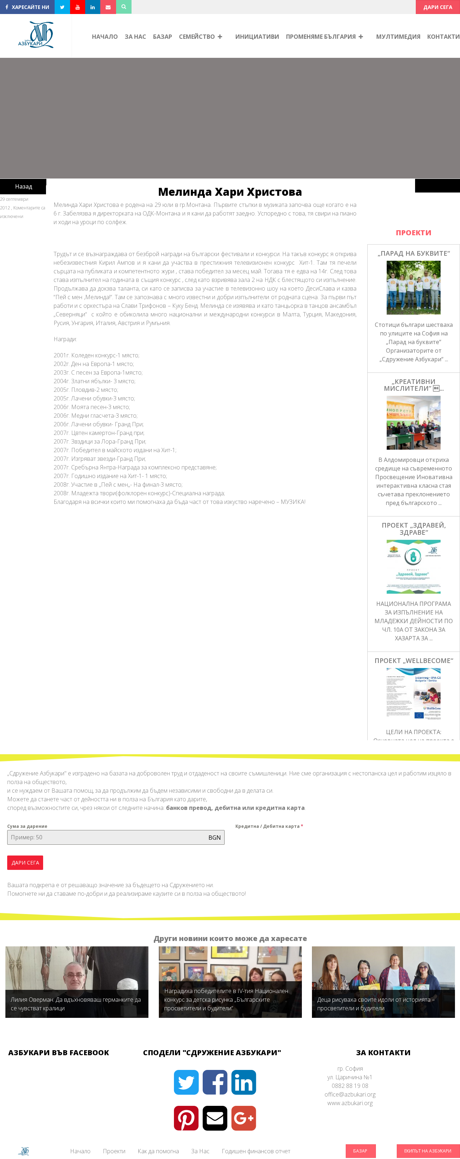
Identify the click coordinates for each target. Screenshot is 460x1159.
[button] (438, 7)
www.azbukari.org (350, 1103)
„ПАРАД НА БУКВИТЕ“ (414, 253)
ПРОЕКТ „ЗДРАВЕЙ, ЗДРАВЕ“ (414, 529)
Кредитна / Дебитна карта (269, 826)
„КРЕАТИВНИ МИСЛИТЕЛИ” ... (414, 385)
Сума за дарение (27, 826)
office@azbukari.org (350, 1094)
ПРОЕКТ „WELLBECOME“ (413, 660)
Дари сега (25, 862)
